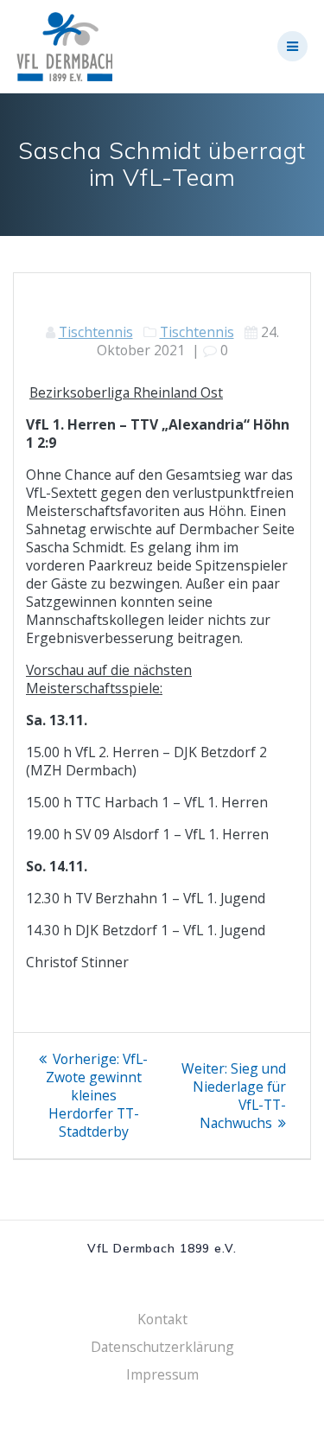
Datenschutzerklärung (162, 1346)
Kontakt (162, 1319)
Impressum (162, 1374)
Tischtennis (96, 331)
